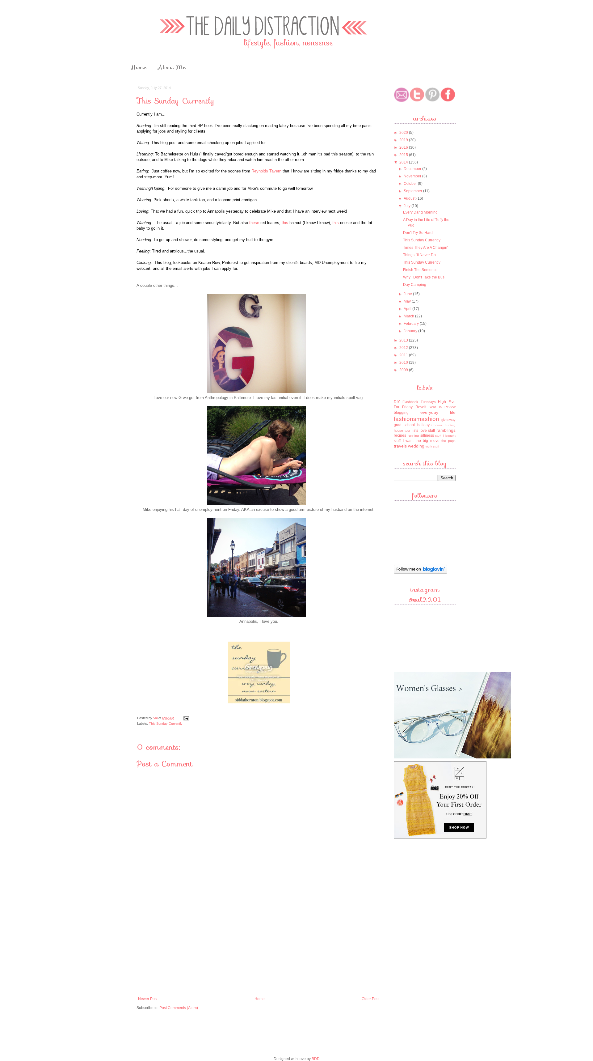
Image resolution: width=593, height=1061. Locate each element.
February (412, 323)
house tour (402, 430)
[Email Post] (186, 718)
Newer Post (148, 999)
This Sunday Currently (166, 723)
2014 (404, 162)
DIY (397, 402)
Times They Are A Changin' (425, 247)
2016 (404, 147)
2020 (404, 132)
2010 (404, 362)
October (411, 183)
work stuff (432, 446)
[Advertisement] (258, 947)
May (408, 301)
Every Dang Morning (420, 212)
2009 (404, 370)
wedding (416, 445)
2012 (404, 348)
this (285, 222)
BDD (316, 1059)
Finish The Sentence (420, 270)
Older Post (370, 999)
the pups (448, 441)
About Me (172, 67)
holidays (424, 425)
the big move (427, 441)
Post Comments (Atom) (178, 1008)
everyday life (438, 412)
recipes (400, 435)
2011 (404, 355)
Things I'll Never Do (419, 255)
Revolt (420, 407)
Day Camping (414, 284)
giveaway (448, 420)
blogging (401, 412)
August (410, 198)
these (254, 222)
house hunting (445, 425)
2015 (404, 155)
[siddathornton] (259, 702)
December (413, 169)
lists (415, 430)
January (411, 331)
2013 (404, 340)
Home (138, 67)
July (407, 206)
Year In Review (442, 407)
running (413, 435)
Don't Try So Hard (418, 233)
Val (155, 718)
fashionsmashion (416, 419)
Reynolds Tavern (266, 171)
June (408, 294)
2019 (404, 140)
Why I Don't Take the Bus (423, 277)
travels (400, 445)
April (408, 309)
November (413, 176)
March (409, 316)
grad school (404, 425)
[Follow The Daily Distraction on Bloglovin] (420, 573)
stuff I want (404, 441)
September (413, 191)
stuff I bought (445, 435)
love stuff (427, 430)
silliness (427, 435)
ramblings (446, 430)
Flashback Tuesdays (419, 402)
